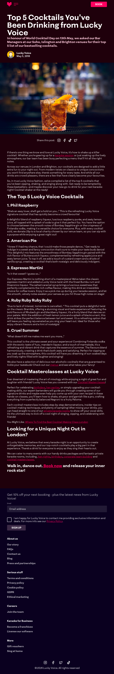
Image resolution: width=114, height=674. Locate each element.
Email (9, 503)
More (10, 640)
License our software (20, 631)
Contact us (14, 553)
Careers (12, 606)
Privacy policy (15, 582)
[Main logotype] (9, 4)
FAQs (10, 549)
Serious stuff (15, 572)
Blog (9, 558)
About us (12, 538)
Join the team (15, 611)
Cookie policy (15, 587)
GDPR (10, 592)
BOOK (98, 4)
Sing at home (15, 651)
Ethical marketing (18, 596)
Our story (13, 544)
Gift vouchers (15, 646)
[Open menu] (16, 4)
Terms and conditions (20, 578)
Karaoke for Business (20, 620)
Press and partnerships (21, 563)
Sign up (16, 527)
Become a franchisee (20, 626)
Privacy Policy (54, 521)
